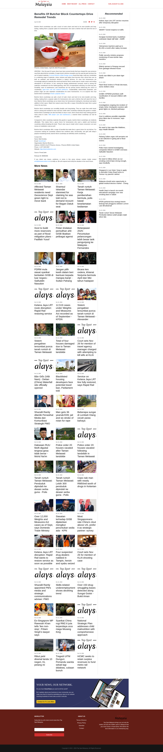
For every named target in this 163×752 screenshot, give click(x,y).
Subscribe (49, 734)
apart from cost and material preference (55, 89)
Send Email (42, 141)
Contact (81, 728)
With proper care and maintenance (59, 114)
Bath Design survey (67, 75)
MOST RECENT (72, 4)
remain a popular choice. (57, 93)
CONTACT (91, 4)
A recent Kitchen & (55, 75)
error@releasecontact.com (42, 161)
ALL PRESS (82, 4)
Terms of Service (81, 720)
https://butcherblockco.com (48, 149)
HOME (64, 4)
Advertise (81, 725)
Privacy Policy (81, 723)
